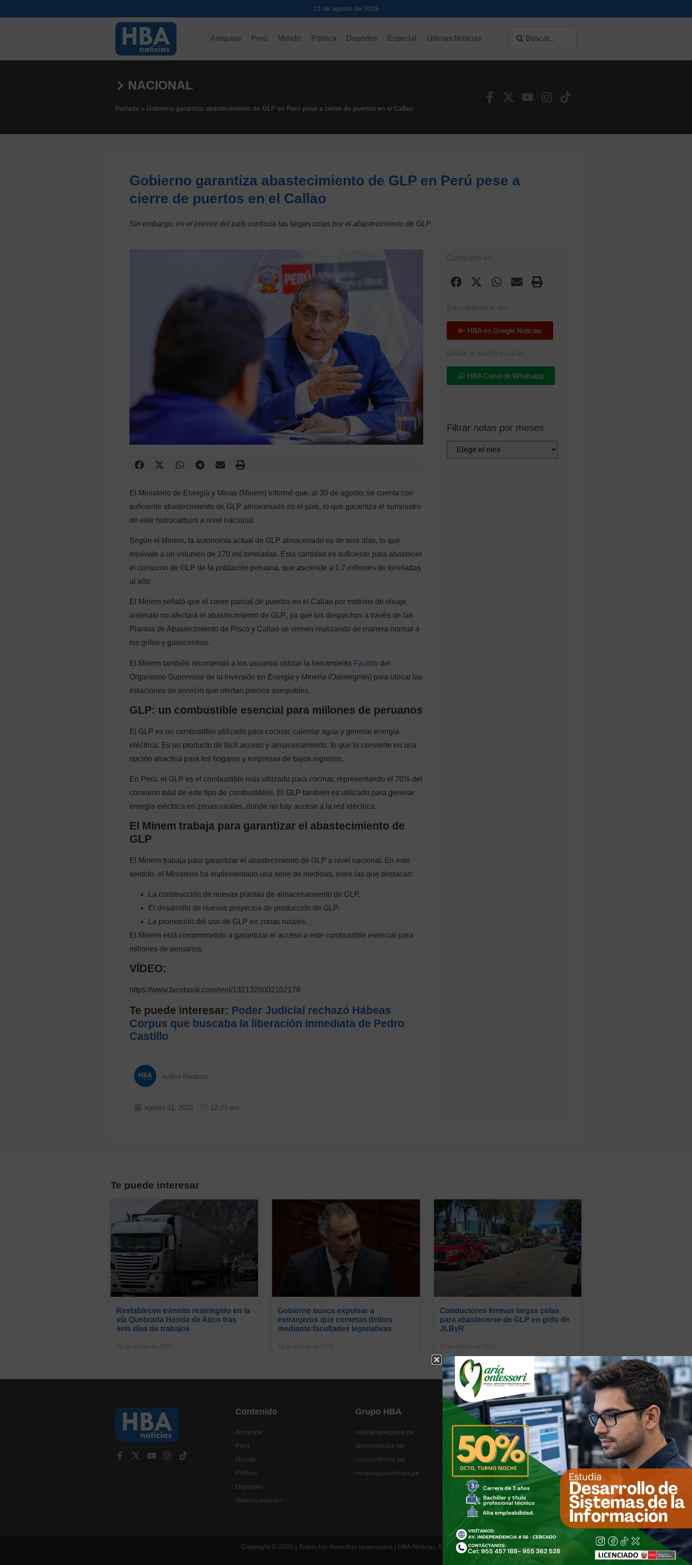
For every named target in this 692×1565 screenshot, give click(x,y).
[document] (346, 782)
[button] (436, 1359)
